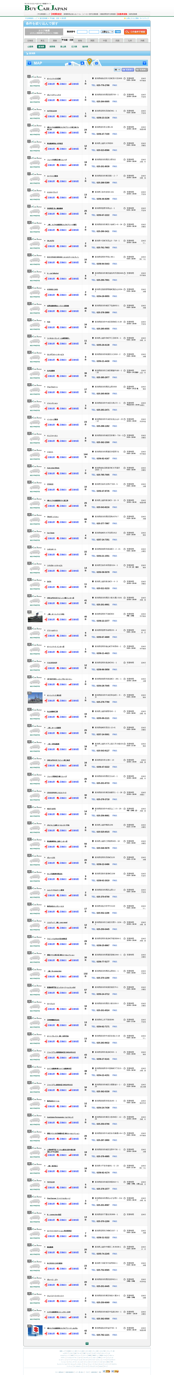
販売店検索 (133, 14)
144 (86, 454)
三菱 (84, 1353)
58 (29, 1001)
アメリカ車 (81, 1351)
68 (29, 1164)
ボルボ (101, 1366)
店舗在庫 (51, 84)
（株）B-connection (54, 971)
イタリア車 (102, 1351)
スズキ (98, 1353)
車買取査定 (57, 14)
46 (85, 308)
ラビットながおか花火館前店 (57, 939)
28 (29, 514)
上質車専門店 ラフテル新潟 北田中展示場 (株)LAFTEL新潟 (61, 1151)
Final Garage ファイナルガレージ (58, 1198)
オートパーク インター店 (55, 647)
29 (29, 531)
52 (29, 904)
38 (29, 677)
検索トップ (62, 1351)
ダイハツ (104, 1353)
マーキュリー (75, 1359)
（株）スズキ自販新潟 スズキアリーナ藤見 (62, 225)
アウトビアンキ (94, 1366)
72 (29, 1228)
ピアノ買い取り (80, 1372)
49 (29, 855)
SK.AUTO (50, 241)
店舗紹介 (63, 84)
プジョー (85, 1364)
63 (29, 1082)
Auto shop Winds (53, 468)
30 (29, 547)
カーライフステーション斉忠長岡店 (59, 1231)
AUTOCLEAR (52, 111)
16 (29, 320)
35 (29, 628)
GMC (99, 1357)
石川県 (74, 46)
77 (29, 1310)
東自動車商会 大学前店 (55, 143)
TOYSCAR (51, 1182)
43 (29, 758)
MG (108, 1362)
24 (85, 129)
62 (29, 1066)
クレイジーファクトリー (55, 1296)
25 (85, 211)
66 (85, 519)
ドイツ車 (74, 1351)
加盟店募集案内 (69, 1372)
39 (29, 693)
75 (29, 1277)
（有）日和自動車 (53, 744)
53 (29, 920)
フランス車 (95, 1351)
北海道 (30, 40)
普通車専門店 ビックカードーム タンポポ (61, 987)
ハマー (104, 1357)
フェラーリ (107, 1364)
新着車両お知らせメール (72, 14)
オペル (80, 1357)
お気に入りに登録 (132, 18)
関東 (55, 40)
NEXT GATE (51, 809)
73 (29, 1245)
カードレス (51, 1004)
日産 (75, 1353)
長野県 (52, 46)
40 (85, 616)
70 (29, 1196)
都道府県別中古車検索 (108, 14)
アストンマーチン (73, 1362)
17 (29, 336)
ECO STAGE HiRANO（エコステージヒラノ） (63, 257)
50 (85, 844)
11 (29, 238)
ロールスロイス (111, 1359)
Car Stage (50, 533)
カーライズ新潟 (52, 176)
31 (29, 563)
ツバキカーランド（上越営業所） (58, 338)
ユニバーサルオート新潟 (55, 890)
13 (85, 194)
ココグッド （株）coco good (57, 922)
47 (29, 823)
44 (29, 774)
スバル (88, 1353)
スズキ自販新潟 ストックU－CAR (58, 1312)
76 (29, 1293)
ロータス (103, 1362)
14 (29, 287)
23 (85, 422)
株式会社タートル (53, 1101)
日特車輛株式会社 (53, 1020)
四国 (117, 40)
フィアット (69, 1366)
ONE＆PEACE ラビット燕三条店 (58, 760)
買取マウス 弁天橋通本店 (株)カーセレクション (63, 1133)
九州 (130, 40)
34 (29, 612)
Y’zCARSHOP (52, 663)
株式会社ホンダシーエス (55, 906)
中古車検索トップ (44, 14)
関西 (92, 40)
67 (29, 1147)
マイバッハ (78, 1355)
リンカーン (61, 1359)
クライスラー (92, 1359)
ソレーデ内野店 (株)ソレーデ (57, 160)
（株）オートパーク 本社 (55, 614)
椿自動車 (50, 1247)
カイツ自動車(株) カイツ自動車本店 (59, 1068)
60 (29, 1034)
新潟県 (64, 18)
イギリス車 (88, 1351)
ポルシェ (111, 1355)
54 (29, 936)
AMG (72, 1355)
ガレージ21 (51, 857)
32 (29, 579)
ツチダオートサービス (54, 565)
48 (29, 839)
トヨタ (70, 1353)
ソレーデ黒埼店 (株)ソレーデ (57, 776)
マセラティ (114, 1364)
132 (86, 973)
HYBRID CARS (52, 289)
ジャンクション (52, 403)
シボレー (94, 1357)
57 (29, 985)
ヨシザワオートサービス (55, 354)
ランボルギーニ (78, 1366)
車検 (100, 1372)
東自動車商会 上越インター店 (57, 841)
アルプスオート (52, 387)
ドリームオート (52, 630)
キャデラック (87, 1357)
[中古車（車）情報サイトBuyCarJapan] (45, 5)
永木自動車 (51, 371)
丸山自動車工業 (52, 711)
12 (85, 146)
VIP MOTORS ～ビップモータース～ (59, 679)
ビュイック (110, 1357)
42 (29, 742)
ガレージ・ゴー (52, 1279)
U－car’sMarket (53, 273)
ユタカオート (51, 549)
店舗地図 (75, 84)
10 (29, 222)
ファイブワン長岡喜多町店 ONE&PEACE (61, 1052)
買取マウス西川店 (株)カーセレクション (61, 955)
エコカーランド (52, 192)
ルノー (91, 1364)
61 (29, 1050)
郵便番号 (71, 32)
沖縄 (142, 40)
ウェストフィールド (62, 1364)
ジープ (104, 1359)
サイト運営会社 (59, 1372)
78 (29, 1326)
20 (29, 385)
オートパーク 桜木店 (54, 695)
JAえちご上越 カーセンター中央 (58, 825)
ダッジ (99, 1359)
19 (85, 162)
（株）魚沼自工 (52, 1166)
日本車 (69, 1351)
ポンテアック (84, 1359)
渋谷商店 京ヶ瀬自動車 (55, 208)
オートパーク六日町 (54, 78)
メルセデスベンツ (64, 1355)
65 (29, 1115)
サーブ (106, 1366)
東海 (80, 40)
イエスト (50, 452)
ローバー (97, 1362)
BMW (89, 1355)
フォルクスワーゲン (72, 1357)
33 (29, 596)
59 (29, 1017)
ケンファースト (52, 436)
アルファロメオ (99, 1364)
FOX (48, 322)
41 (85, 600)
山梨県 (30, 46)
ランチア (85, 1366)
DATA (49, 581)
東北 (42, 40)
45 (29, 790)
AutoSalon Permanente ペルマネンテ (60, 1117)
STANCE (50, 484)
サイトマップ (144, 18)
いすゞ (109, 1353)
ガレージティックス (54, 95)
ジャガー (81, 1362)
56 (29, 969)
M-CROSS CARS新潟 (54, 1263)
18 (29, 352)
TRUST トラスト (53, 517)
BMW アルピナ (104, 1355)
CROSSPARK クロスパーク (56, 793)
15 (29, 303)
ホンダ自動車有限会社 (54, 874)
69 (29, 1180)
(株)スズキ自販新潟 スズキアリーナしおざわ (62, 1328)
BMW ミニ (95, 1355)
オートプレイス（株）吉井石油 (58, 1036)
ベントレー (64, 1362)
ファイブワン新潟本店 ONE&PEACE (60, 1085)
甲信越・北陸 (54, 18)
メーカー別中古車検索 (90, 14)
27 (29, 498)
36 (85, 373)
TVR (111, 1362)
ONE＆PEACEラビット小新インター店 (60, 598)
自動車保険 (122, 14)
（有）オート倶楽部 (54, 728)
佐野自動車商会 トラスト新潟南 (58, 306)
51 (29, 888)
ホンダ (79, 1353)
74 (29, 1261)
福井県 (85, 46)
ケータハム (72, 1364)
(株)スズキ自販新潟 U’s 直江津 (57, 500)
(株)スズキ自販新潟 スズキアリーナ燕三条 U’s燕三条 (63, 128)
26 (29, 482)
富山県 (63, 46)
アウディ (63, 1357)
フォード (68, 1359)
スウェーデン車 (110, 1351)
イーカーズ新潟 (52, 419)
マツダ (93, 1353)
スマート (84, 1355)
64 (29, 1099)
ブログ (87, 1372)
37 (29, 660)
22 (29, 417)
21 (29, 401)
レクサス (65, 1353)
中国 (105, 40)
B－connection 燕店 (54, 1215)
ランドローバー (89, 1362)
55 (29, 953)
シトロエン (79, 1364)
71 (29, 1212)
